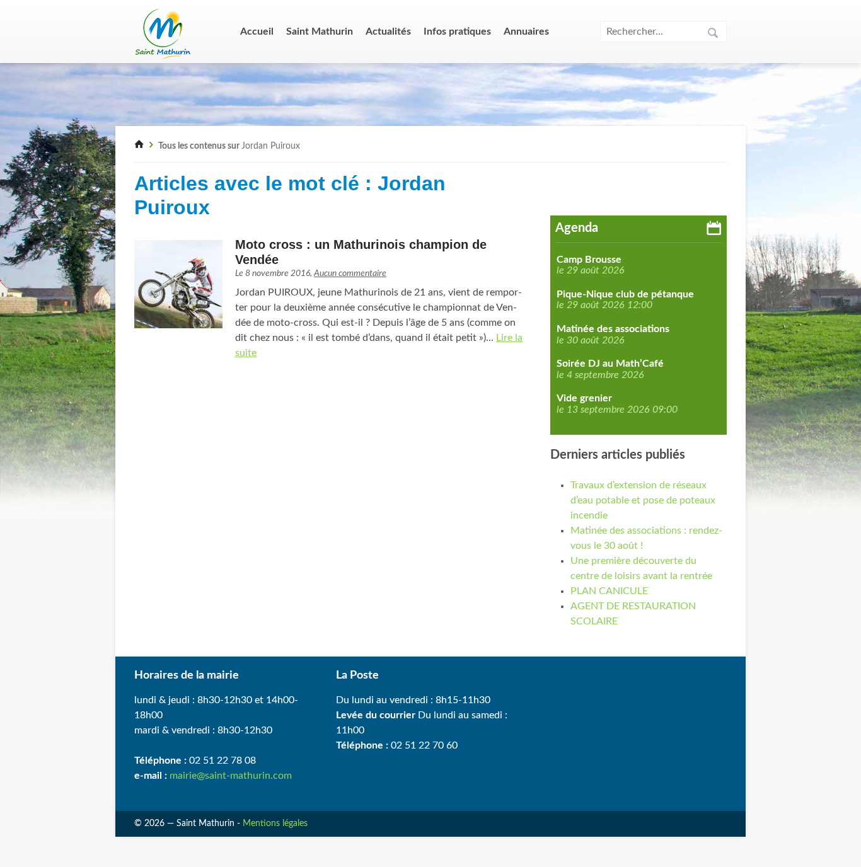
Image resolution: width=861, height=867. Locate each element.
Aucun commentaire (350, 273)
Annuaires (526, 31)
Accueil (257, 31)
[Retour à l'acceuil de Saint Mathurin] (139, 146)
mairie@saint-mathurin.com (231, 776)
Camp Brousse (589, 260)
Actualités (388, 31)
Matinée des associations (613, 329)
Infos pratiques (457, 31)
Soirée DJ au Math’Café (610, 364)
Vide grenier (584, 398)
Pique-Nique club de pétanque (625, 294)
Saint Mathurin (319, 31)
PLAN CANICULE (609, 591)
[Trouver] (713, 34)
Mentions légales (275, 823)
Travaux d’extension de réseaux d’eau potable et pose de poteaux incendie (642, 500)
